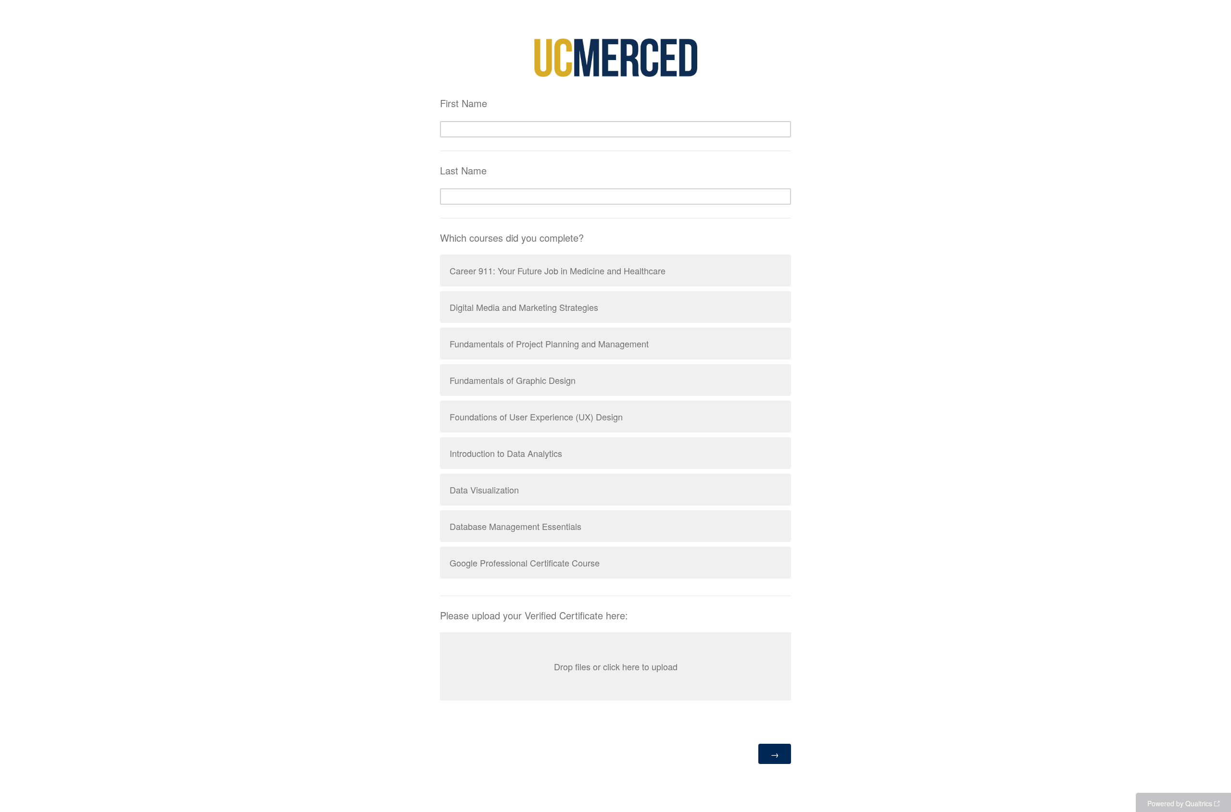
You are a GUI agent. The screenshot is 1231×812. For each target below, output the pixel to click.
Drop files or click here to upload (616, 666)
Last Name (463, 170)
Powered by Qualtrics (1179, 803)
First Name (463, 103)
